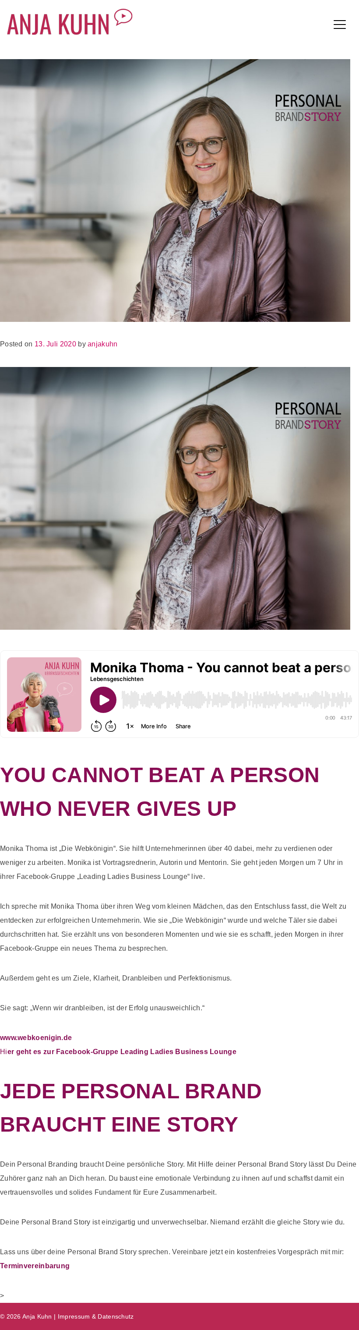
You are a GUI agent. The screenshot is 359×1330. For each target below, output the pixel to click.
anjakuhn (102, 344)
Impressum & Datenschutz (96, 1316)
